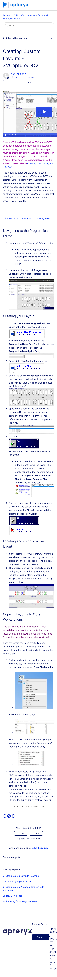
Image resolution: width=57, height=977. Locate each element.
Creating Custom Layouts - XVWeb (21, 875)
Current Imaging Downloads (17, 881)
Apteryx (6, 15)
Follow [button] (28, 82)
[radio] (20, 833)
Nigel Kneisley (18, 73)
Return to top (10, 857)
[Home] (16, 6)
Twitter (9, 816)
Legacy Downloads (12, 895)
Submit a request (40, 848)
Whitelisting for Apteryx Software (20, 901)
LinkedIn (13, 816)
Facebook (5, 816)
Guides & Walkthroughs (24, 15)
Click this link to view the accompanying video (26, 218)
